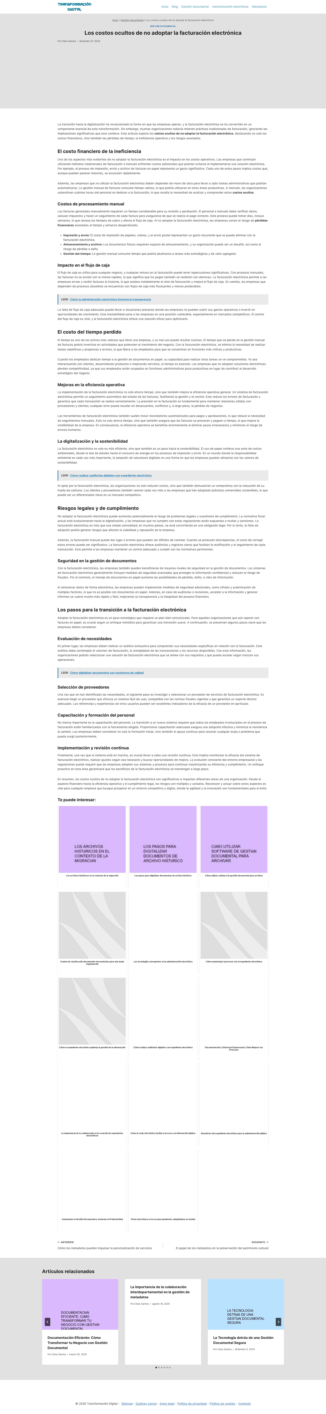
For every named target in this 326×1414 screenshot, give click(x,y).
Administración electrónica (230, 6)
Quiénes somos (146, 1403)
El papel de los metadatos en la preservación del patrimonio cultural (222, 1245)
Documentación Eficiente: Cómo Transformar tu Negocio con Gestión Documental (77, 1343)
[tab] (156, 1367)
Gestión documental (195, 6)
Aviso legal (167, 1403)
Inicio (164, 6)
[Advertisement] (163, 85)
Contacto (244, 1403)
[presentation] (80, 1304)
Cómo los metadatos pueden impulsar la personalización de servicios (105, 1245)
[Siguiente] (278, 1322)
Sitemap (127, 1403)
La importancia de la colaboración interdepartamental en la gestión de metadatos (160, 1292)
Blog (175, 6)
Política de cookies (222, 1403)
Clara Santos (69, 41)
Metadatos (259, 6)
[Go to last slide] (47, 1322)
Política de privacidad (192, 1403)
